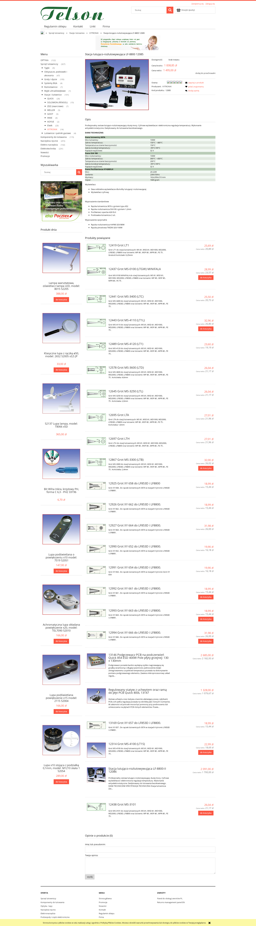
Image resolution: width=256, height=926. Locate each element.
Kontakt (102, 909)
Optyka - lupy (46, 906)
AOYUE (50, 121)
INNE (49, 117)
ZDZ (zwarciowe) (55, 106)
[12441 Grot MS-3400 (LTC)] (96, 299)
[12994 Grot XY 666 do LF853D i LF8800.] (96, 635)
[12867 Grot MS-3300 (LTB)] (96, 462)
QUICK (50, 98)
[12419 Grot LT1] (96, 248)
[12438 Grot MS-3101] (96, 807)
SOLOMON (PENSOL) (57, 102)
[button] (194, 82)
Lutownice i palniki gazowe (57, 133)
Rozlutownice (50, 87)
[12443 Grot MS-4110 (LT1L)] (96, 322)
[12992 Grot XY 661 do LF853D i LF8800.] (96, 591)
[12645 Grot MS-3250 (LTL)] (96, 393)
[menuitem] (55, 26)
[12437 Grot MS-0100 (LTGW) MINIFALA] (96, 271)
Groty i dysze (50, 79)
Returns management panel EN (171, 902)
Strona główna (105, 898)
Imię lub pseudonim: (95, 844)
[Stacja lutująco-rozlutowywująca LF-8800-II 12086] (96, 774)
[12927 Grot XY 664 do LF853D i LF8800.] (96, 528)
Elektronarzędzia (48, 913)
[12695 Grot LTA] (96, 417)
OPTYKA (44, 60)
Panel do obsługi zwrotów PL (170, 898)
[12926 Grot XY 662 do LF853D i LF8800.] (96, 507)
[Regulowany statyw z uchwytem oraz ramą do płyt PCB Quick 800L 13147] (96, 695)
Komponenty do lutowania (54, 137)
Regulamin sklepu (106, 913)
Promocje (45, 156)
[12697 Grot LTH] (96, 441)
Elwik (49, 125)
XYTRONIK (52, 129)
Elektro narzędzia (49, 144)
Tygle (46, 67)
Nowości (45, 152)
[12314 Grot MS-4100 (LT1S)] (96, 750)
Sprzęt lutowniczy (49, 64)
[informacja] (128, 42)
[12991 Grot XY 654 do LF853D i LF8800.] (96, 570)
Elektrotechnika (48, 148)
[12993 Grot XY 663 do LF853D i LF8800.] (96, 613)
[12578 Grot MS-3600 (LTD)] (96, 370)
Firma (101, 917)
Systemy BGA (50, 83)
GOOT (50, 114)
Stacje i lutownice (53, 94)
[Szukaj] (170, 10)
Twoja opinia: (91, 855)
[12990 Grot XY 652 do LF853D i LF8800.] (96, 549)
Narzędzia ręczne (49, 140)
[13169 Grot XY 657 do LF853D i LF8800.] (96, 725)
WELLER (51, 110)
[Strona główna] (72, 13)
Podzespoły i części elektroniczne (55, 917)
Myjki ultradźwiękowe (55, 90)
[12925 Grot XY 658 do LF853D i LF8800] (96, 486)
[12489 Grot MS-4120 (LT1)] (96, 346)
